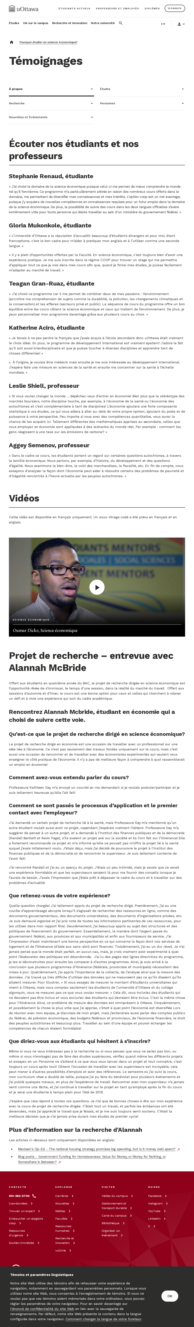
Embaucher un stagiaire (26, 1221)
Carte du (114, 1215)
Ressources (17, 1233)
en (163, 24)
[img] (23, 8)
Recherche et (64, 1240)
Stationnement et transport (114, 1206)
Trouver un (22, 1211)
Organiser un (111, 1233)
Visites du (115, 1196)
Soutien (21, 1243)
